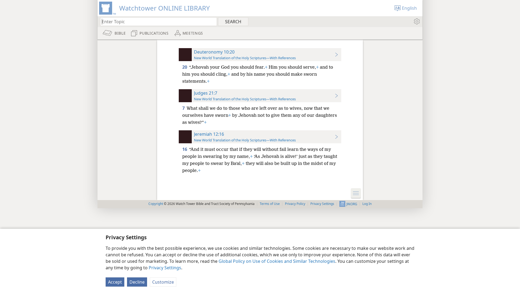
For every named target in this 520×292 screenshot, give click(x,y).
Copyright (155, 203)
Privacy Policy (295, 204)
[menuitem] (416, 21)
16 (185, 149)
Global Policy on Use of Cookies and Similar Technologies (277, 261)
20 (185, 67)
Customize (163, 282)
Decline (137, 282)
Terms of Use (270, 204)
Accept (115, 282)
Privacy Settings (165, 268)
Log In (367, 204)
